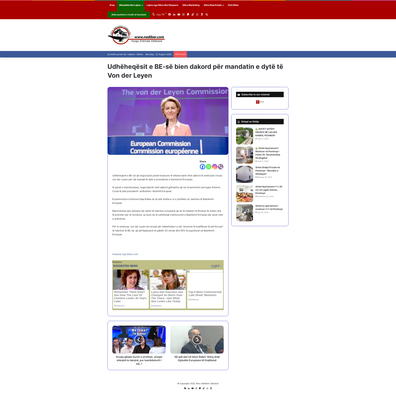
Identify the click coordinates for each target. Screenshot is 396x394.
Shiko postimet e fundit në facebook (128, 14)
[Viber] (220, 166)
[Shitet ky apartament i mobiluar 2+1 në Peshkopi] (244, 212)
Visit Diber (233, 5)
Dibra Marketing (191, 5)
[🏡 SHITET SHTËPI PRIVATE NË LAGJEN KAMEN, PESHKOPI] (244, 135)
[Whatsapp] (208, 166)
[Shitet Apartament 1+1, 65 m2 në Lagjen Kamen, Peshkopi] (244, 193)
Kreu (112, 5)
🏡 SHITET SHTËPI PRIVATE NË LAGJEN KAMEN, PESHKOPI (266, 132)
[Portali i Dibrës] (136, 35)
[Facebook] (202, 166)
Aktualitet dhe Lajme (130, 5)
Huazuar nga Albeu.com (125, 254)
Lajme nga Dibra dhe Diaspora (162, 5)
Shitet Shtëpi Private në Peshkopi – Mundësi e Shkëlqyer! (267, 170)
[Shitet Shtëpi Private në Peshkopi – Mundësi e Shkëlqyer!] (244, 174)
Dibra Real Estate (213, 5)
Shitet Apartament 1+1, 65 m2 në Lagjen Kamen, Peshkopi (268, 189)
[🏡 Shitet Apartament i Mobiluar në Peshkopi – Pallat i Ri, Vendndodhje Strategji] (244, 155)
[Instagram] (214, 166)
